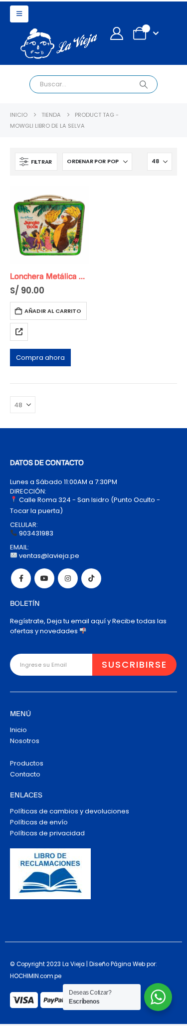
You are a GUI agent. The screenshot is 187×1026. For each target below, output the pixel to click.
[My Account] (116, 33)
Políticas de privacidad (47, 833)
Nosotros (24, 741)
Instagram (68, 578)
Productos (26, 763)
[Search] (143, 84)
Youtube (44, 578)
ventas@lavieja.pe (48, 555)
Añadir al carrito (52, 311)
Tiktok (91, 578)
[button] (19, 13)
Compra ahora (40, 357)
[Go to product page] (49, 225)
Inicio (18, 730)
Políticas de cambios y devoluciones (69, 811)
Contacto (25, 774)
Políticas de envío (39, 822)
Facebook (21, 578)
